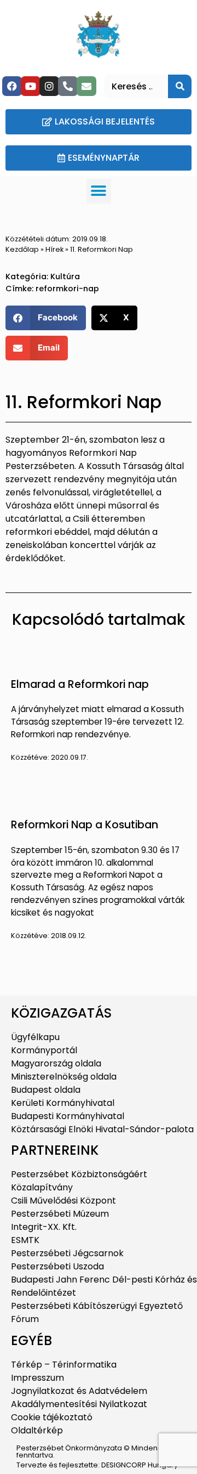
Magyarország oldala (56, 1063)
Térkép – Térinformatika (64, 1364)
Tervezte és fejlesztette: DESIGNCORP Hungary (97, 1465)
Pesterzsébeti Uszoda (57, 1266)
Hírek (54, 249)
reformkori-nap (67, 288)
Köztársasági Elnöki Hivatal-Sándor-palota (102, 1129)
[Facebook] (12, 86)
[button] (98, 191)
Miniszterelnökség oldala (64, 1076)
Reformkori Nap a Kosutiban (84, 824)
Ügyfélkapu (35, 1037)
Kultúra (65, 276)
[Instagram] (49, 86)
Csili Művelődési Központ (63, 1200)
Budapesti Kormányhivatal (67, 1116)
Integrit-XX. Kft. (44, 1227)
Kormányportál (44, 1050)
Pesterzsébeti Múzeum (60, 1213)
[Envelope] (86, 86)
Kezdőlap (22, 249)
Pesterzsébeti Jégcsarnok (67, 1253)
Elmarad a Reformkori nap (80, 684)
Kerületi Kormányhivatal (62, 1103)
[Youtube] (30, 86)
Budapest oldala (45, 1089)
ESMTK (25, 1240)
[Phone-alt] (68, 86)
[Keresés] (180, 86)
